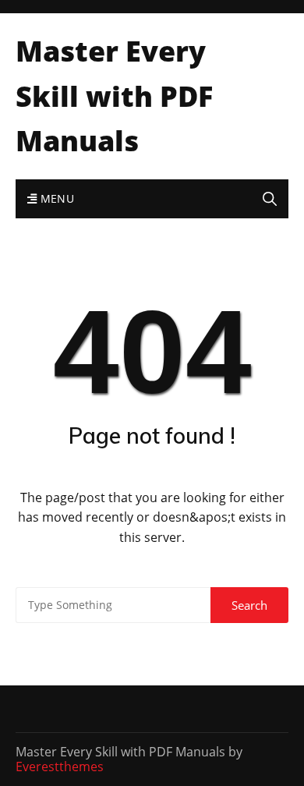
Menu (55, 198)
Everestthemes (60, 766)
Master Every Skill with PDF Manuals (114, 96)
